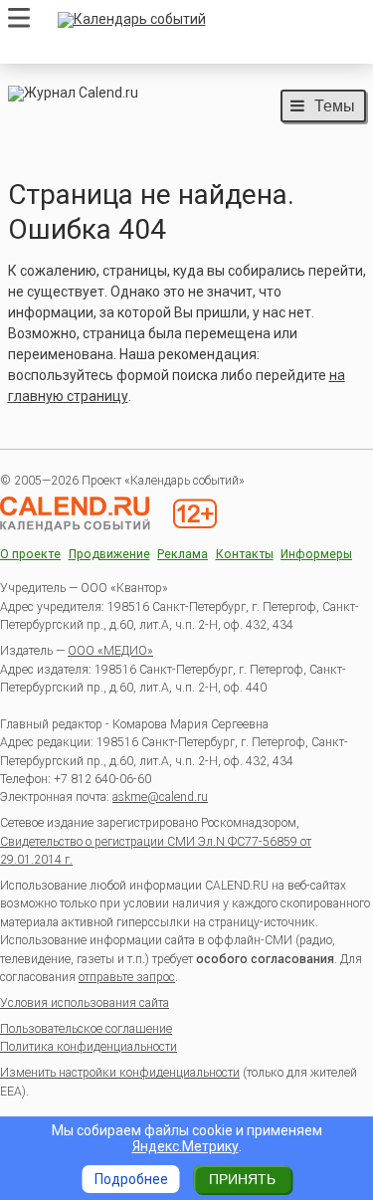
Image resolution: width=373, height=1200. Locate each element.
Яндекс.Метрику (185, 1146)
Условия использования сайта (84, 1003)
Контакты (245, 554)
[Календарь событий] (207, 20)
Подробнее (131, 1179)
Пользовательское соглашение (86, 1029)
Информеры (316, 554)
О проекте (30, 554)
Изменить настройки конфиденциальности (120, 1073)
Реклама (182, 554)
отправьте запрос (127, 977)
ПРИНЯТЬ (242, 1179)
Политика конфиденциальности (88, 1047)
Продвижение (109, 554)
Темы (334, 105)
